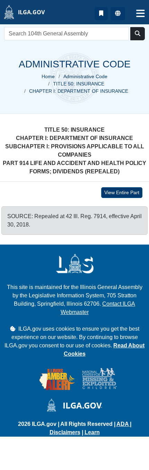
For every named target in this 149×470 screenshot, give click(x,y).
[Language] (118, 13)
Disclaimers (65, 432)
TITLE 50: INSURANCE (78, 83)
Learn (92, 432)
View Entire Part (121, 192)
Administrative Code (85, 76)
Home (48, 76)
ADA (123, 424)
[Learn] (101, 13)
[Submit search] (137, 33)
